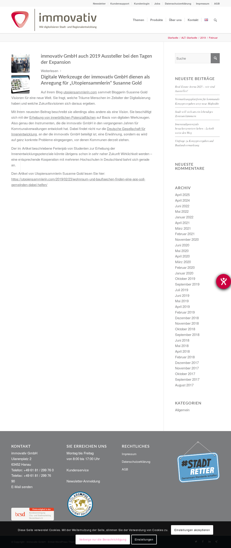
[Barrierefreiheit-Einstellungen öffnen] (223, 281)
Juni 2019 (182, 295)
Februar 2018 (185, 356)
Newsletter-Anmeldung (83, 481)
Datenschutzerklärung (178, 3)
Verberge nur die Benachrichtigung (103, 539)
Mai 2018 (182, 345)
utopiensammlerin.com (80, 92)
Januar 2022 (184, 217)
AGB (217, 3)
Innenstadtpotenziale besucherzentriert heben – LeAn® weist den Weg (194, 128)
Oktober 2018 (185, 328)
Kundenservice (78, 470)
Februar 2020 (185, 267)
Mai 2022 (182, 211)
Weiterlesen (49, 70)
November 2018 (187, 323)
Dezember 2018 (187, 317)
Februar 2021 (185, 233)
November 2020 (187, 239)
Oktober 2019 (185, 278)
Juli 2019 (181, 289)
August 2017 (184, 385)
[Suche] (215, 20)
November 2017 (187, 368)
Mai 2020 (182, 250)
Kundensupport (119, 3)
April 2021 (182, 222)
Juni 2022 (182, 205)
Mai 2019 (182, 300)
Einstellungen (144, 539)
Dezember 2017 (187, 362)
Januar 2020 (184, 273)
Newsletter (99, 3)
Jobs (157, 3)
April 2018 (182, 351)
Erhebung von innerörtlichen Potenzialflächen (62, 117)
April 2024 (182, 200)
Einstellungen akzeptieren (192, 530)
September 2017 (187, 379)
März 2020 (183, 261)
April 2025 (182, 194)
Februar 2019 (185, 312)
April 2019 (182, 306)
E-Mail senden (21, 486)
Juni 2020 (182, 245)
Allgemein (182, 409)
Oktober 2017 (185, 373)
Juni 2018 (182, 340)
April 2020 (182, 256)
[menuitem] (99, 3)
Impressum (202, 3)
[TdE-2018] (20, 63)
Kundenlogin (142, 3)
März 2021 (183, 228)
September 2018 (187, 334)
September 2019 (187, 284)
